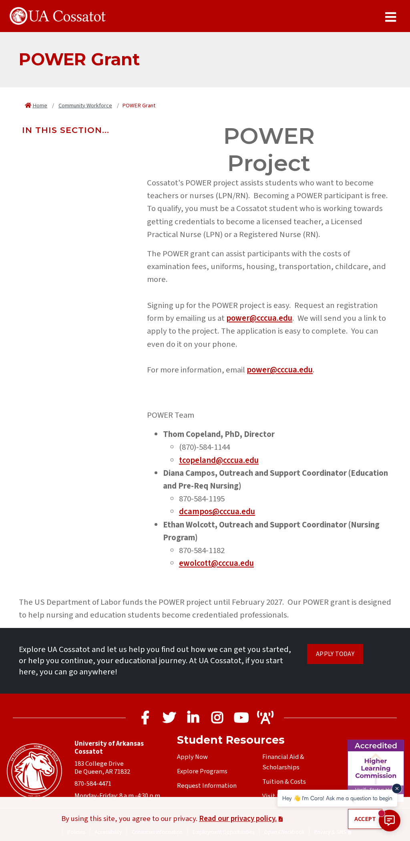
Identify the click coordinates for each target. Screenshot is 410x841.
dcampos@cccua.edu (217, 511)
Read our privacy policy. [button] (238, 818)
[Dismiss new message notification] (397, 788)
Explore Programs (202, 771)
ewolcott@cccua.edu (216, 563)
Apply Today (335, 654)
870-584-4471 (92, 784)
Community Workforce (85, 105)
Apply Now (192, 757)
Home (39, 105)
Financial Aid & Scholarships (283, 762)
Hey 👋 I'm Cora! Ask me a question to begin (337, 798)
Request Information (207, 786)
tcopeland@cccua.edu (219, 460)
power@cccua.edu (259, 318)
